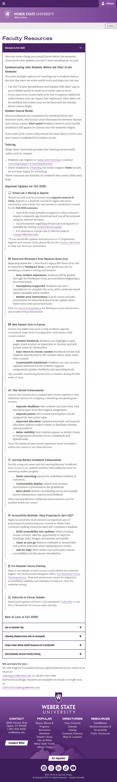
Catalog (72, 729)
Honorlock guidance (30, 308)
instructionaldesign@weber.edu (21, 687)
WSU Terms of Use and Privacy (58, 774)
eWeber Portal (44, 747)
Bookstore (44, 733)
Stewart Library (44, 736)
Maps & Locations (72, 736)
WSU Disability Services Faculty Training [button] (23, 653)
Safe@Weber (100, 723)
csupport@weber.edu (25, 235)
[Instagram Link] (51, 768)
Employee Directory (72, 733)
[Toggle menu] (3, 3)
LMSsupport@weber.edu (17, 676)
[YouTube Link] (73, 768)
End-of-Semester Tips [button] (14, 627)
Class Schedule (72, 723)
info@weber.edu (16, 732)
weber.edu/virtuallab (49, 227)
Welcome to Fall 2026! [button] (15, 47)
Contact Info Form (70, 243)
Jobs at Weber (44, 740)
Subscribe (66, 602)
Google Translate (76, 777)
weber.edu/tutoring (48, 160)
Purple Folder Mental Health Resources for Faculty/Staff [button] (29, 645)
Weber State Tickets (44, 743)
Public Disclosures (100, 733)
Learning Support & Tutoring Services (30, 164)
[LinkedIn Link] (58, 768)
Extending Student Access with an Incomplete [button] (25, 636)
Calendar (72, 726)
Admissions (44, 729)
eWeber (110, 3)
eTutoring (36, 168)
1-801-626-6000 (16, 728)
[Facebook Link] (44, 768)
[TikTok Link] (66, 768)
